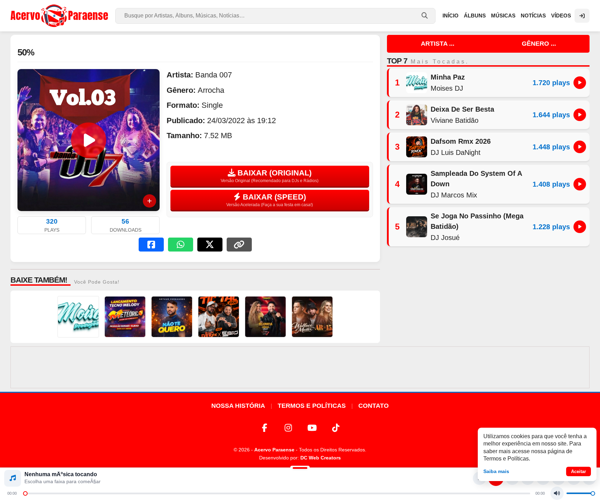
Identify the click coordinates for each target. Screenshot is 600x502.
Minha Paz (448, 77)
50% (25, 52)
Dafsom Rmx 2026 (461, 141)
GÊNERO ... (539, 43)
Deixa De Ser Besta (462, 109)
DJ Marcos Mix (454, 195)
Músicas (503, 15)
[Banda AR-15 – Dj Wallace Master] (312, 317)
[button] (151, 245)
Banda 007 (213, 74)
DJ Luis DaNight (456, 152)
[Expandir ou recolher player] (300, 469)
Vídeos (561, 15)
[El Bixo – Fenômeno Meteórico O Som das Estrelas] (125, 317)
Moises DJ (447, 88)
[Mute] (557, 493)
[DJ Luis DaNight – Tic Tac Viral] (218, 317)
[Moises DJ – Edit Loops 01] (78, 317)
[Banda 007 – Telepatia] (265, 317)
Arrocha (211, 90)
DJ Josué (445, 237)
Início (450, 15)
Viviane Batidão (454, 120)
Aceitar (578, 471)
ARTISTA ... (437, 43)
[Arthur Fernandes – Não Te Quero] (172, 317)
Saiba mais (496, 471)
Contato (373, 405)
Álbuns (475, 15)
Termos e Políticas (312, 405)
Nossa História (238, 405)
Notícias (533, 15)
